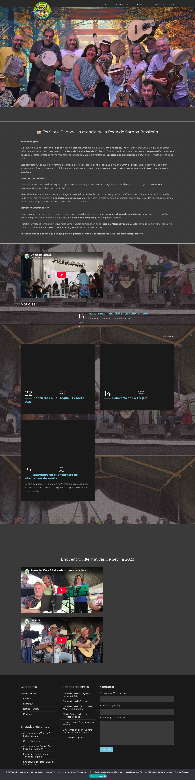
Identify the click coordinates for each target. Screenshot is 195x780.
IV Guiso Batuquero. (73, 737)
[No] (191, 774)
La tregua (28, 704)
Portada (27, 714)
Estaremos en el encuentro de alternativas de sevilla (77, 731)
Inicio (107, 4)
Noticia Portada (31, 709)
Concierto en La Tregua (129, 398)
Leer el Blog (167, 336)
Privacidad (160, 4)
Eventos (27, 698)
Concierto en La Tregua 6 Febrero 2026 (36, 734)
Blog (148, 4)
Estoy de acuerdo (98, 776)
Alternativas (29, 693)
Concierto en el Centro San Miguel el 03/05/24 (37, 747)
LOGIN (171, 4)
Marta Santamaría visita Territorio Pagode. (118, 313)
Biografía (137, 4)
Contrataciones (121, 4)
